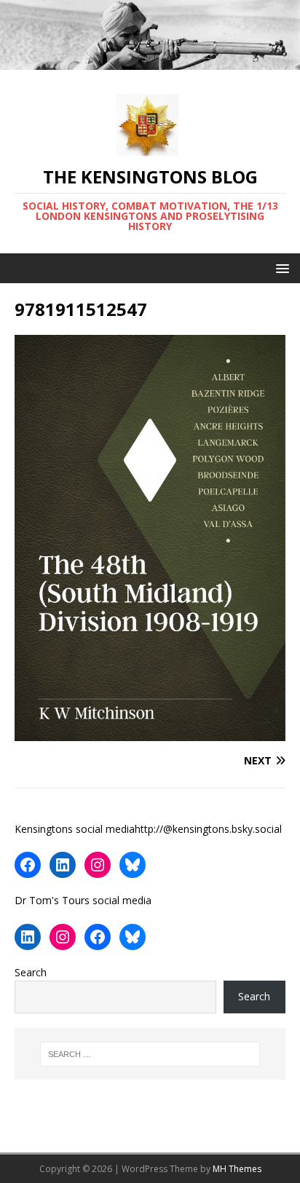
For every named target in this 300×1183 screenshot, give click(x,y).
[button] (280, 267)
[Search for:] (150, 1054)
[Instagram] (97, 865)
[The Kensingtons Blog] (150, 61)
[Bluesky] (132, 865)
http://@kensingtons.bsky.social (208, 829)
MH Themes (237, 1169)
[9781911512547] (150, 732)
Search (31, 972)
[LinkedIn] (63, 865)
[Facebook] (28, 865)
